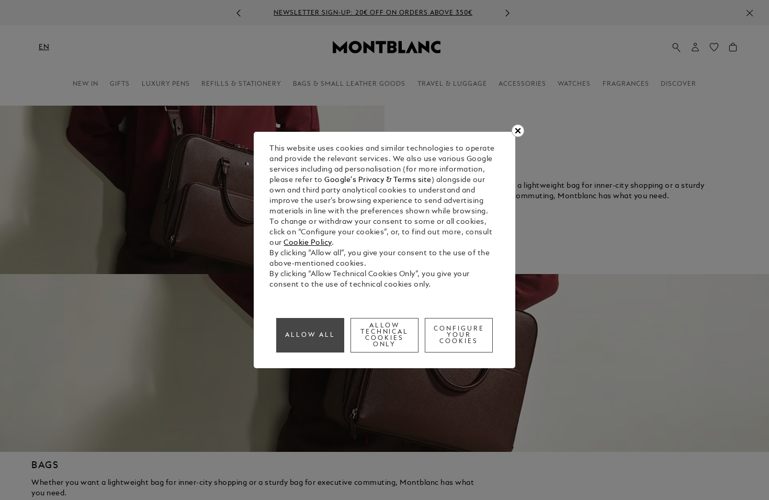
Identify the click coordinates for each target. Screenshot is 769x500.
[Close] (518, 130)
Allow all (310, 335)
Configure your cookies (459, 335)
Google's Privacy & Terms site (378, 180)
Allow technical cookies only (384, 335)
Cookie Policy (308, 243)
